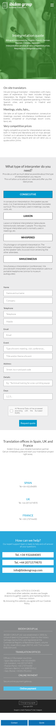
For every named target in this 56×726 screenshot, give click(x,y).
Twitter (33, 710)
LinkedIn (22, 710)
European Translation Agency (17, 7)
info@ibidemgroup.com (28, 570)
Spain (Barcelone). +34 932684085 (20, 660)
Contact (14, 723)
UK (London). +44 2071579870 (19, 663)
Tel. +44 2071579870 (28, 562)
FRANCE (28, 515)
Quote (41, 723)
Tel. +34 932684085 (28, 554)
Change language (28, 702)
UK (28, 499)
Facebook (28, 710)
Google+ (16, 710)
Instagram (39, 710)
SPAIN (28, 482)
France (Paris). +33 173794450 (18, 665)
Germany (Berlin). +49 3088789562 (20, 668)
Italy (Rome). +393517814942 (18, 671)
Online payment (28, 688)
